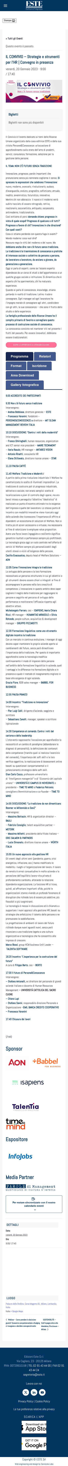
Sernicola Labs (47, 1464)
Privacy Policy (25, 1401)
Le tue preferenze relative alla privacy (34, 1409)
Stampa (8, 20)
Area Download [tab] (22, 375)
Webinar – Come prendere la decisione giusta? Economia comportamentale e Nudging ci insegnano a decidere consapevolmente (23, 1322)
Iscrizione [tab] (39, 366)
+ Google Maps (17, 1311)
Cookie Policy (42, 1401)
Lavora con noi (34, 1383)
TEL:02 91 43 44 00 (39, 1365)
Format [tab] (16, 366)
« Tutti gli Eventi (14, 38)
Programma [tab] (19, 356)
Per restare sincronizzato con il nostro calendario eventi (34, 1204)
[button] (5, 5)
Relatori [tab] (45, 356)
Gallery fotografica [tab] (25, 384)
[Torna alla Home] (34, 5)
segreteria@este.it (34, 1374)
